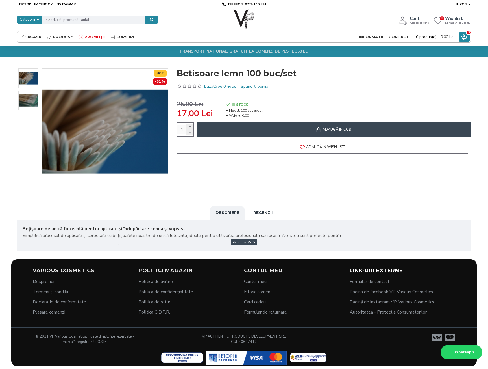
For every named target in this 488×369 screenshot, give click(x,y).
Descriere (227, 212)
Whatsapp (464, 352)
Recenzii (263, 212)
